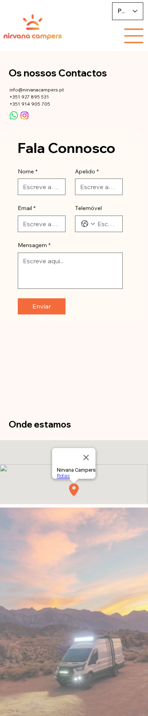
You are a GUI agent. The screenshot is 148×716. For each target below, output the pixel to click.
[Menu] (134, 36)
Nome (27, 171)
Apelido (87, 171)
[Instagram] (24, 115)
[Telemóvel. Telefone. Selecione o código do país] (88, 224)
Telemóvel (88, 208)
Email (27, 208)
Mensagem (34, 245)
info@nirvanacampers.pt (36, 90)
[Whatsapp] (14, 115)
